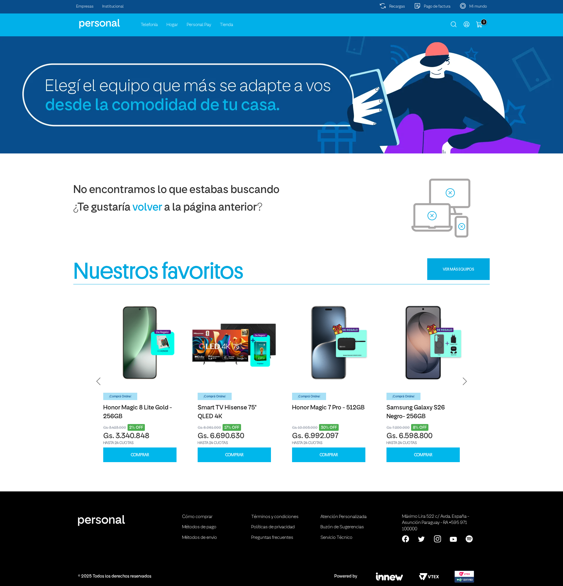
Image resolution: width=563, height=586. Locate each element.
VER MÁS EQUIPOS (458, 269)
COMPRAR (140, 455)
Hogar (172, 25)
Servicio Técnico (336, 538)
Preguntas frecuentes (272, 538)
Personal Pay (199, 25)
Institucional (113, 6)
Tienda (226, 25)
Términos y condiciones (275, 517)
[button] (98, 381)
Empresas (85, 6)
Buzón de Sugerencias (342, 527)
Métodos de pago (199, 527)
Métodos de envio (199, 538)
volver (147, 208)
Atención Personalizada (343, 517)
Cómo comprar (197, 517)
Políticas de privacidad (273, 527)
